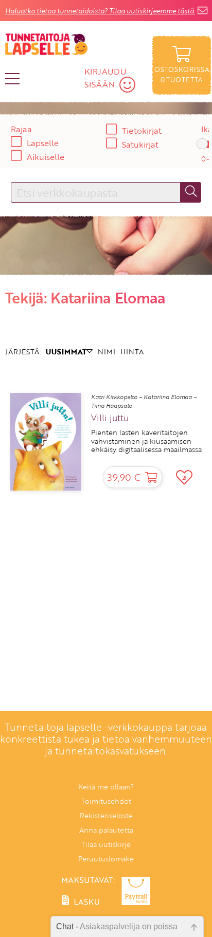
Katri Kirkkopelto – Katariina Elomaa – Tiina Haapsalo (144, 401)
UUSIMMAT (66, 351)
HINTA (132, 351)
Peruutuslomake (106, 858)
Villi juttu (110, 418)
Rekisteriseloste (106, 815)
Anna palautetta (106, 829)
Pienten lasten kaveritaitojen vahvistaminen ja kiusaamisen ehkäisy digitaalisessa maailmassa (146, 441)
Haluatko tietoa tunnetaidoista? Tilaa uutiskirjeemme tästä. (100, 11)
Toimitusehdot (106, 801)
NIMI (106, 351)
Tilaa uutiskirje (106, 844)
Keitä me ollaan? (106, 786)
